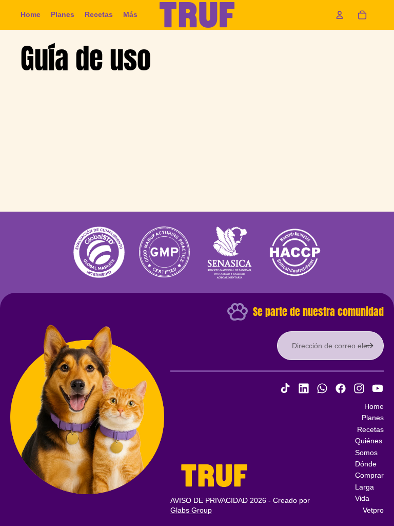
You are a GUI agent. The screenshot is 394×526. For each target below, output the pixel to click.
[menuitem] (31, 15)
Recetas (370, 429)
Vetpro (373, 510)
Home (374, 406)
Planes (373, 418)
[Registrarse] (369, 345)
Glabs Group (191, 510)
